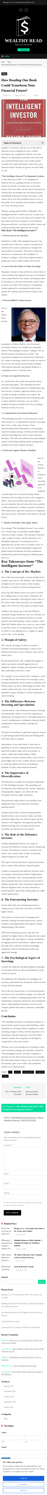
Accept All (23, 1478)
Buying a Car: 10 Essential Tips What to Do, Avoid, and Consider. (19, 2)
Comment (8, 1145)
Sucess (5, 1076)
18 (10, 1072)
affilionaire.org (6, 1366)
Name (6, 1174)
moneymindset (28, 1072)
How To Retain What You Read (25, 1366)
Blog (4, 74)
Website (6, 1193)
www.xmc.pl (5, 1349)
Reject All (23, 1490)
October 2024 (9, 1397)
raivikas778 (7, 95)
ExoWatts (4, 1340)
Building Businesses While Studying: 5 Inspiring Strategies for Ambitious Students (28, 1243)
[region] (23, 1477)
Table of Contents (12, 143)
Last (26, 1442)
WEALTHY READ (23, 40)
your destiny (5, 1372)
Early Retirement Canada (24, 1267)
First (2, 1442)
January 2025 (9, 1386)
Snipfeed (4, 1357)
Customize (23, 1484)
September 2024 (10, 1402)
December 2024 (9, 1391)
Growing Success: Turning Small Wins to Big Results (20, 1327)
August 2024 (8, 1407)
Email (6, 1183)
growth (17, 1072)
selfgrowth (40, 1072)
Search (4, 1277)
